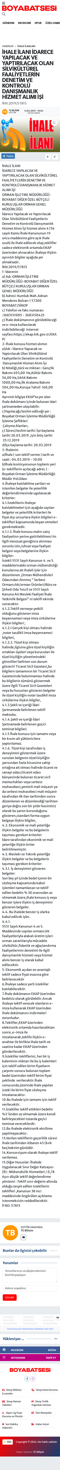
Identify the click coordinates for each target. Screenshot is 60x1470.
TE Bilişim (38, 1451)
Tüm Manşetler (43, 1412)
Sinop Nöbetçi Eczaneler (12, 1391)
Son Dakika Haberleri (10, 1426)
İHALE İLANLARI (26, 46)
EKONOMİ (24, 23)
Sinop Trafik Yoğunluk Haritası (41, 1403)
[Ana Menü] (3, 3)
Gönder (9, 1297)
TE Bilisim (27, 1230)
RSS (9, 1441)
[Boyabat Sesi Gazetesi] (29, 8)
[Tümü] (55, 1339)
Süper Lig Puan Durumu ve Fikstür (12, 1414)
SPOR (38, 23)
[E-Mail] (23, 1237)
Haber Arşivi (42, 1424)
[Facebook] (27, 1378)
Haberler (7, 46)
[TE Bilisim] (10, 1232)
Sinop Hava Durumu (47, 1389)
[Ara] (3, 14)
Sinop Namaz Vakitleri (11, 1403)
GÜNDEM (8, 23)
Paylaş (9, 156)
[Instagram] (33, 1378)
